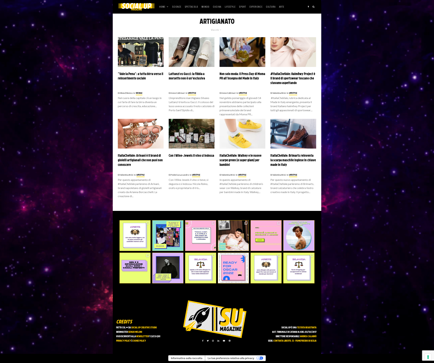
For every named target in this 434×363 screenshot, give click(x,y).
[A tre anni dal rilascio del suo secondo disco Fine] (298, 235)
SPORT (242, 6)
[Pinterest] (229, 341)
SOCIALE (139, 93)
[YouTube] (224, 341)
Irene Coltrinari (177, 93)
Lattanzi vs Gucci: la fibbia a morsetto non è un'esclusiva (187, 76)
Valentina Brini (278, 93)
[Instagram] (212, 341)
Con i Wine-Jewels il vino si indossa (191, 156)
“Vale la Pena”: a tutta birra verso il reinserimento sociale (140, 76)
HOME (162, 6)
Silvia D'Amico (125, 93)
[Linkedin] (218, 341)
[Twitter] (207, 341)
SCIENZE (176, 6)
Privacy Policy (123, 341)
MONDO (206, 6)
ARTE (281, 6)
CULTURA (271, 6)
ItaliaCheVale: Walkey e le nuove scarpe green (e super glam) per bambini (240, 160)
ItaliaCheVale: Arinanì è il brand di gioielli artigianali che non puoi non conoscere (140, 160)
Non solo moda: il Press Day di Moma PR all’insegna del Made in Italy (242, 76)
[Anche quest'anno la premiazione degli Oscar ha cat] (233, 268)
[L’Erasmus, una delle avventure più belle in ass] (266, 235)
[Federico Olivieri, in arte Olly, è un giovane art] (233, 235)
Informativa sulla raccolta (186, 358)
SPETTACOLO (191, 6)
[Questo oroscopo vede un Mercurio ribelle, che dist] (135, 235)
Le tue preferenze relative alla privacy (231, 358)
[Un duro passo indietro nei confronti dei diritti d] (167, 235)
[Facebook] (203, 341)
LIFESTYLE (230, 6)
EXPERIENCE (256, 6)
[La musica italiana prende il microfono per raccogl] (200, 235)
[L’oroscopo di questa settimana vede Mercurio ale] (298, 268)
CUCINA (217, 6)
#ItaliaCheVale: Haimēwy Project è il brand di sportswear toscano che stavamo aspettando (292, 78)
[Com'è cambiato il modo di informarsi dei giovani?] (135, 268)
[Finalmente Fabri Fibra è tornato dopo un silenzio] (167, 268)
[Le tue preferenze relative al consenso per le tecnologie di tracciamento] (428, 357)
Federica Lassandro (179, 175)
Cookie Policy (139, 341)
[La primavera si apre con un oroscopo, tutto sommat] (200, 268)
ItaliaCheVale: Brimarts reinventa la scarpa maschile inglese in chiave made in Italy (293, 160)
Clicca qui (155, 336)
